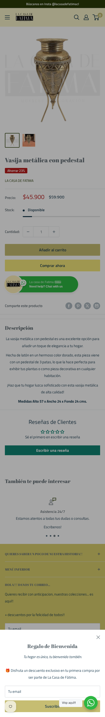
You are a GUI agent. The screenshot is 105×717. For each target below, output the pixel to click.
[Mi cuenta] (86, 17)
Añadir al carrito (52, 250)
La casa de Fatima (19, 180)
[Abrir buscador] (76, 17)
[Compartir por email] (96, 305)
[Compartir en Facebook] (68, 305)
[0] (96, 17)
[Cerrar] (98, 637)
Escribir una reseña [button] (52, 450)
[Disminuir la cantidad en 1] (28, 232)
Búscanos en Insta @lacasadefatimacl (52, 3)
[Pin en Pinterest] (78, 305)
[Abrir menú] (7, 17)
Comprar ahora (52, 265)
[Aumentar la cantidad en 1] (54, 232)
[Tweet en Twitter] (87, 305)
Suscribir (52, 706)
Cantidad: (12, 231)
